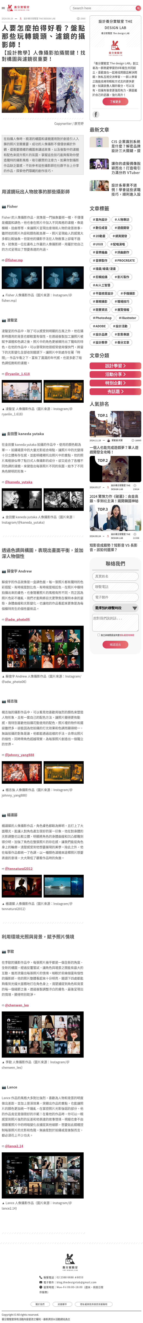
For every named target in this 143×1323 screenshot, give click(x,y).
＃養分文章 (121, 342)
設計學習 (113, 366)
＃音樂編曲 (100, 252)
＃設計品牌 (100, 334)
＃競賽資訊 (100, 309)
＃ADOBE (99, 326)
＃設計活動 (120, 326)
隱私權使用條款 (127, 635)
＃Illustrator (127, 318)
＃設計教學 (100, 342)
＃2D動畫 (99, 236)
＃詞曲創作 (121, 252)
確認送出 (115, 644)
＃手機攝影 (127, 293)
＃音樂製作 (100, 260)
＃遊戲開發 (121, 227)
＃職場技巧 (121, 301)
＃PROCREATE (124, 260)
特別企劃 (113, 383)
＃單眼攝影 (100, 301)
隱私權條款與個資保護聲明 (93, 1304)
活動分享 (113, 375)
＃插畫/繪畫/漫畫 (104, 268)
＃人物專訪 (121, 219)
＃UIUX (98, 244)
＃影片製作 (121, 277)
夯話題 (113, 392)
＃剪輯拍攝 (100, 277)
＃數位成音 (100, 227)
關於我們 (40, 1304)
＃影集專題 (121, 334)
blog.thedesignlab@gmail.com (77, 1282)
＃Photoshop (102, 318)
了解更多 (115, 101)
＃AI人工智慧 (101, 285)
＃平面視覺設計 (103, 293)
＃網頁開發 (119, 236)
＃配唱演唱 (117, 244)
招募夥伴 (62, 1304)
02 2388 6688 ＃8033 (70, 1277)
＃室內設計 (100, 219)
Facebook (95, 114)
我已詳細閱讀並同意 (117, 635)
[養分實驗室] (18, 8)
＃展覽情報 (121, 309)
